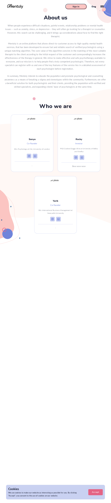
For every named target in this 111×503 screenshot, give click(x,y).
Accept (95, 492)
